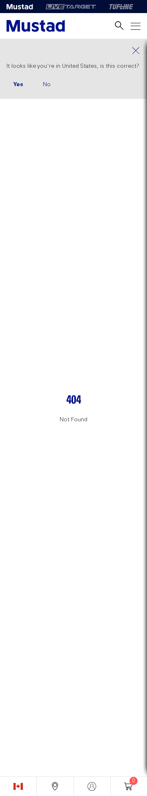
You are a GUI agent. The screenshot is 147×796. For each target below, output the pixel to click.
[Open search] (119, 26)
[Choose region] (18, 786)
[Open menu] (135, 26)
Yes (18, 84)
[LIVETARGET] (70, 6)
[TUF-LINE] (121, 6)
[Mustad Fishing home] (36, 26)
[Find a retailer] (55, 786)
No (47, 84)
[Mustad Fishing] (23, 6)
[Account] (92, 786)
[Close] (73, 50)
